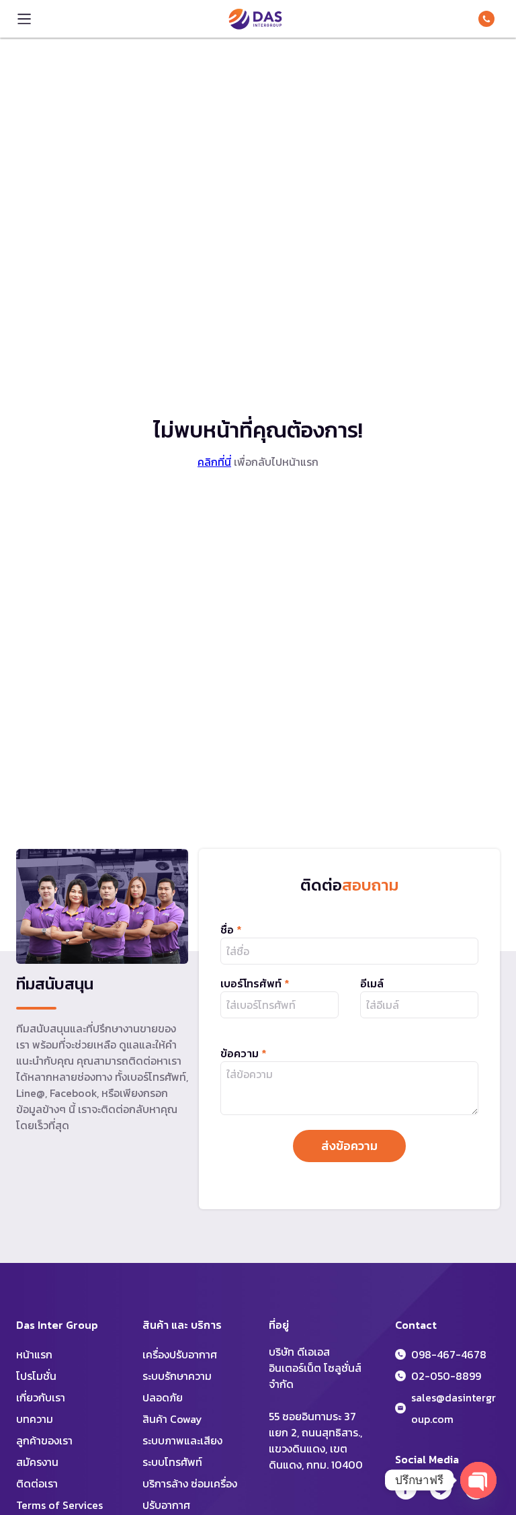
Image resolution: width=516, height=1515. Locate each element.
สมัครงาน (37, 1462)
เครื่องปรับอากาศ (179, 1354)
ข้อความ (243, 1053)
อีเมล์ (372, 983)
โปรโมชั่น (36, 1376)
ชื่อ (231, 930)
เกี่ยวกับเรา (40, 1397)
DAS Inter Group (255, 19)
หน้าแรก (34, 1354)
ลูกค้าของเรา (44, 1440)
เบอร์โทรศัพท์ (255, 983)
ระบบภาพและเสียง (182, 1440)
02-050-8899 (446, 1376)
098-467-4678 (489, 19)
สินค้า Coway (172, 1419)
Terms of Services (59, 1505)
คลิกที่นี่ (214, 462)
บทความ (34, 1419)
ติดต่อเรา (37, 1483)
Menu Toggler (24, 19)
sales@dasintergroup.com (453, 1408)
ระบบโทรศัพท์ (172, 1462)
